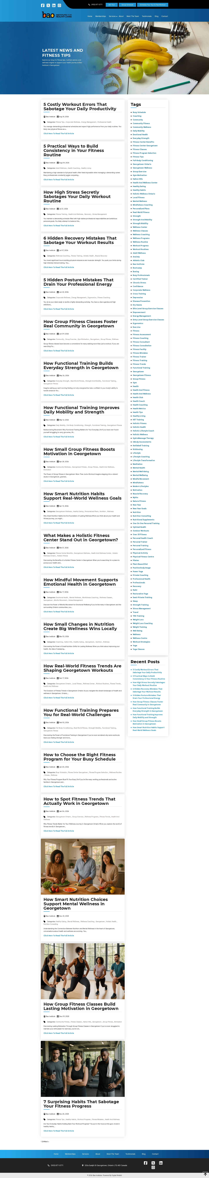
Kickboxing (138, 449)
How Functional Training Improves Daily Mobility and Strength (81, 410)
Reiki (135, 590)
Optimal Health (139, 527)
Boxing (136, 272)
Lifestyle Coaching (141, 457)
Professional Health (104, 122)
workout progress (83, 1119)
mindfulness (138, 483)
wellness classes (106, 597)
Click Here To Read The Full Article (59, 134)
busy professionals (141, 275)
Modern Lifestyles (141, 486)
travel (135, 612)
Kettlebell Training (141, 446)
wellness (115, 339)
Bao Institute (138, 264)
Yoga (135, 646)
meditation (137, 464)
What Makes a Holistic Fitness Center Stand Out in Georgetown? (81, 537)
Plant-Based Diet (140, 564)
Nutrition (103, 511)
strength (88, 425)
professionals (139, 583)
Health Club (138, 397)
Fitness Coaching (104, 298)
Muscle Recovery (101, 256)
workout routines (102, 684)
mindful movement (60, 600)
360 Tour (112, 5)
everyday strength (62, 381)
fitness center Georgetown (78, 772)
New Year (137, 505)
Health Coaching (74, 168)
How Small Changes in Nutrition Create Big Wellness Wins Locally (80, 626)
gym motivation (83, 339)
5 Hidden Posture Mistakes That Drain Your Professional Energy (79, 282)
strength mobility (95, 728)
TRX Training (138, 616)
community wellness (63, 467)
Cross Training (139, 294)
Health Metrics (139, 409)
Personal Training (140, 546)
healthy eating (78, 511)
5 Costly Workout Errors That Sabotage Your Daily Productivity (80, 106)
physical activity (140, 553)
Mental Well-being (141, 472)
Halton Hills (68, 642)
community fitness (62, 1022)
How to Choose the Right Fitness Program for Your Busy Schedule (80, 757)
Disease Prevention (141, 301)
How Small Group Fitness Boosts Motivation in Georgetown (79, 451)
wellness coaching (63, 256)
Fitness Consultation (142, 346)
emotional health (62, 597)
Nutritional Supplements (143, 520)
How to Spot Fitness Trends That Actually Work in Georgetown (79, 801)
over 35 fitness (140, 534)
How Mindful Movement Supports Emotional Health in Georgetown (81, 582)
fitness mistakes (98, 1119)
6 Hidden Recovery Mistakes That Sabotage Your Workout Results (80, 240)
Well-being (137, 631)
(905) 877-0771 (97, 5)
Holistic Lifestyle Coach (143, 431)
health (136, 386)
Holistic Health (88, 256)
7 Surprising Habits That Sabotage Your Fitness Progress (81, 1104)
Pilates (136, 560)
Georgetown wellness (64, 511)
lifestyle (137, 453)
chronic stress (139, 283)
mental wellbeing (140, 475)
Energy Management (88, 122)
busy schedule (61, 772)
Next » (47, 1142)
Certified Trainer (140, 279)
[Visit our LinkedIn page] (54, 6)
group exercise (70, 339)
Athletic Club (138, 260)
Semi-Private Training (142, 597)
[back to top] (205, 1174)
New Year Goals (140, 509)
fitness (46, 775)
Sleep (135, 601)
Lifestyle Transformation (144, 460)
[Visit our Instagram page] (60, 6)
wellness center (89, 684)
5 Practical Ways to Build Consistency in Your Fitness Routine (74, 150)
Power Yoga (138, 571)
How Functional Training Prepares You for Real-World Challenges (81, 712)
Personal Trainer (140, 542)
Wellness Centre (140, 638)
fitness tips (60, 122)
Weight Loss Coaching (143, 623)
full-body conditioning (75, 425)
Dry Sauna (137, 305)
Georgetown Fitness (51, 384)
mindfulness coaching (90, 597)
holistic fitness (62, 556)
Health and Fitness (141, 390)
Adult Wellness (61, 168)
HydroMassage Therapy (143, 438)
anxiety (136, 257)
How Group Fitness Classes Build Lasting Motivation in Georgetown (81, 1006)
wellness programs (91, 817)
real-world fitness (77, 381)
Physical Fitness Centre (143, 557)
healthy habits (71, 1119)
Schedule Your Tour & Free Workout (152, 5)
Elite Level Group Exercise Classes (148, 309)
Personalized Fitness (142, 549)
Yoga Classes (139, 649)
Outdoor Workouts (141, 531)
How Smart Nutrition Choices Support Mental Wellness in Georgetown (76, 904)
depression (138, 297)
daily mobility (60, 425)
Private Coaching (140, 575)
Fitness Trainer (139, 357)
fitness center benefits (64, 553)
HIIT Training (138, 420)
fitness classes (76, 1022)
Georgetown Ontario (63, 684)
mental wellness (75, 597)
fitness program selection (98, 772)
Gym (135, 383)
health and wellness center (101, 553)
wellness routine (115, 772)
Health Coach (139, 401)
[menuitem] (90, 16)
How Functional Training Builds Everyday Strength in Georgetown (81, 365)
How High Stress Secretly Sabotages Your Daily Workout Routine (77, 196)
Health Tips (138, 412)
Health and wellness (75, 214)
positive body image (142, 568)
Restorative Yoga (140, 594)
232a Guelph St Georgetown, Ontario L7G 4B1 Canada (106, 1165)
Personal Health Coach (143, 538)
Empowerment (139, 312)
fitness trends (115, 684)
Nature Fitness (139, 501)
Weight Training (140, 627)
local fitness (77, 684)
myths (135, 497)
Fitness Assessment (142, 334)
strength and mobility (93, 381)
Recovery (87, 214)
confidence (138, 286)
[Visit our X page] (49, 6)
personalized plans (91, 511)
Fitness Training (61, 214)
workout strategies (141, 642)
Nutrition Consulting (51, 924)
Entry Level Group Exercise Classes (148, 320)
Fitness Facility (139, 349)
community (60, 339)
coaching (59, 642)
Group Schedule (127, 5)
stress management (99, 214)
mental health (139, 468)
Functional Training (109, 381)
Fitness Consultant (141, 342)
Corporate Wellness (73, 122)
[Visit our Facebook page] (43, 6)
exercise (136, 327)
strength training (140, 605)
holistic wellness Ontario (144, 194)
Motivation (47, 470)
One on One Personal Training (146, 523)
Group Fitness (106, 339)
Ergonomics (92, 298)
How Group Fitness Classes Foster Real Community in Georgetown (80, 323)
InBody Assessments (142, 442)
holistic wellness (140, 434)
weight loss (138, 620)
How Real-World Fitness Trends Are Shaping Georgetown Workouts (82, 668)
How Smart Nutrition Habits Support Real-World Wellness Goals (83, 496)
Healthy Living (86, 168)
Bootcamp (137, 268)
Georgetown (94, 339)
